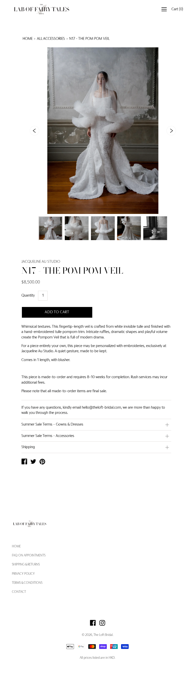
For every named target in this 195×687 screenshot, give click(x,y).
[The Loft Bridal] (24, 462)
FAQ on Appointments (28, 555)
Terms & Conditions (27, 583)
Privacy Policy (23, 574)
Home (28, 38)
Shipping (28, 447)
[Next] (171, 130)
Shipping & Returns (26, 564)
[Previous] (34, 130)
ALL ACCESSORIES (51, 38)
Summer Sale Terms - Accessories (47, 436)
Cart (177, 9)
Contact (19, 592)
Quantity (28, 295)
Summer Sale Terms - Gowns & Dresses (52, 424)
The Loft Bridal (103, 635)
